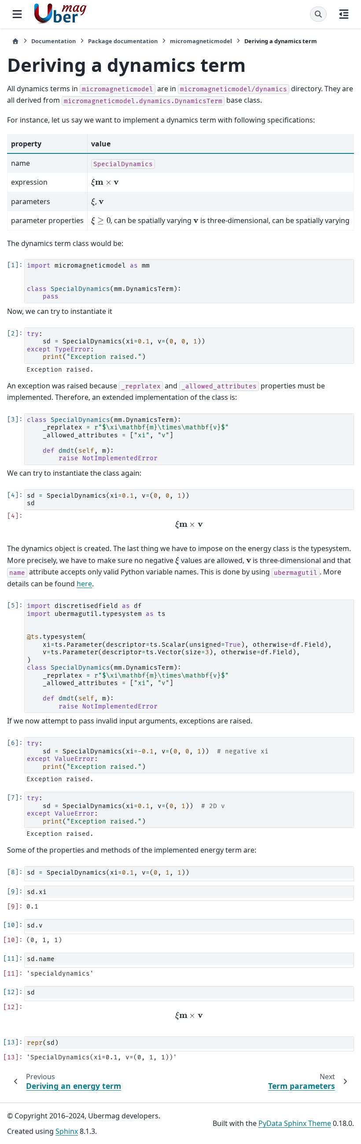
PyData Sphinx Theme (294, 1123)
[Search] (318, 14)
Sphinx (66, 1131)
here (84, 584)
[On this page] (344, 14)
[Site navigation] (17, 14)
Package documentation (123, 41)
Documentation (53, 41)
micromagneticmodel (201, 41)
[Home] (15, 41)
